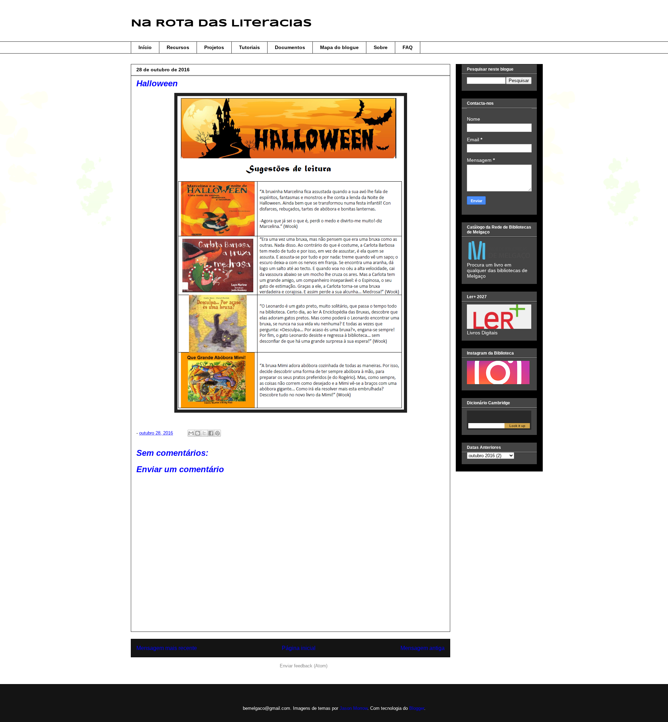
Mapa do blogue (339, 47)
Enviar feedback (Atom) (303, 665)
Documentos (290, 47)
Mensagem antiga (422, 648)
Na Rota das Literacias (221, 23)
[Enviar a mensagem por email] (191, 433)
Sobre (381, 47)
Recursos (178, 47)
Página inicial (299, 648)
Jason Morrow (353, 708)
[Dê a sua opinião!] (197, 433)
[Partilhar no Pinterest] (217, 433)
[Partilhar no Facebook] (210, 433)
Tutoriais (249, 47)
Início (145, 47)
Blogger (416, 708)
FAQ (408, 47)
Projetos (214, 47)
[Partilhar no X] (204, 433)
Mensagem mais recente (166, 648)
